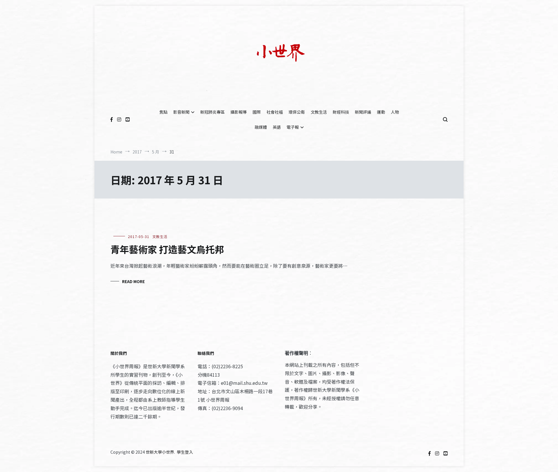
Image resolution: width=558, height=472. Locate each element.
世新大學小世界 (160, 452)
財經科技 (341, 112)
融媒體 (261, 127)
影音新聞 (181, 112)
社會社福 (275, 112)
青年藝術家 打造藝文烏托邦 (167, 249)
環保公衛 (297, 112)
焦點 (163, 112)
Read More (133, 281)
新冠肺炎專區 (212, 112)
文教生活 (319, 112)
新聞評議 (363, 112)
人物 (395, 112)
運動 (381, 112)
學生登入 (185, 452)
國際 (257, 112)
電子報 (293, 127)
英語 (277, 127)
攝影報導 (238, 112)
